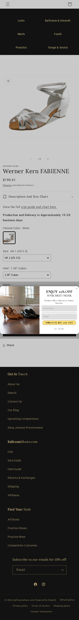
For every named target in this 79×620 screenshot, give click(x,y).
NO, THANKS (59, 328)
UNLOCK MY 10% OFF (59, 322)
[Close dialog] (77, 288)
